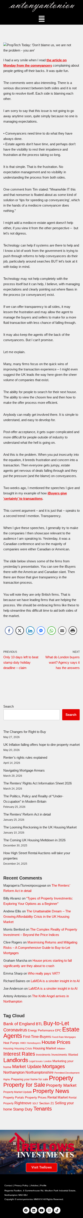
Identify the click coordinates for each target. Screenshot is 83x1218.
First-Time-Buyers (37, 1037)
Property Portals (13, 1097)
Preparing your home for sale (29, 1079)
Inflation (61, 1048)
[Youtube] (41, 1210)
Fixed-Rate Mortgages (64, 1037)
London (48, 1061)
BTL (39, 1024)
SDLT (35, 1103)
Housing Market (44, 1048)
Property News (51, 1091)
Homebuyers (34, 1043)
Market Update (26, 1066)
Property (61, 1078)
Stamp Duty (23, 1109)
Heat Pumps (11, 1043)
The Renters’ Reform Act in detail (27, 814)
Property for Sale (24, 1085)
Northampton (14, 1072)
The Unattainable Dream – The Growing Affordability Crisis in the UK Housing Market (37, 916)
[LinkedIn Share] (30, 630)
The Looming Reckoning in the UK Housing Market (40, 827)
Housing (8, 1048)
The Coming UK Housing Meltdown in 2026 (34, 840)
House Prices (56, 1042)
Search (8, 706)
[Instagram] (49, 1210)
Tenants (42, 1109)
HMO (23, 1043)
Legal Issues (36, 1061)
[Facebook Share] (9, 630)
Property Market (61, 1085)
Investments (43, 1054)
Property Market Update (17, 1092)
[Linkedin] (34, 1210)
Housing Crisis (23, 1048)
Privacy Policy (21, 1185)
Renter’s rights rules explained (25, 757)
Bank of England (19, 1023)
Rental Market (57, 1097)
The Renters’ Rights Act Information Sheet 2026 (37, 783)
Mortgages (53, 1066)
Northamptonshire (39, 1072)
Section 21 (46, 1103)
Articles (34, 1185)
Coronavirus (15, 1029)
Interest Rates (19, 1054)
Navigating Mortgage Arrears (24, 770)
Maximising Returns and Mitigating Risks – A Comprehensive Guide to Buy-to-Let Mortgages (40, 947)
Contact (8, 1185)
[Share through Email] (62, 630)
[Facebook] (26, 1210)
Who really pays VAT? (44, 973)
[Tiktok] (57, 1210)
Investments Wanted (64, 1054)
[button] (41, 19)
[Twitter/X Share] (19, 630)
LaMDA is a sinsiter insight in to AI (55, 981)
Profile (43, 1185)
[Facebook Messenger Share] (41, 630)
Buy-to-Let (56, 1023)
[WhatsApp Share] (51, 630)
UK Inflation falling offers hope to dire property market (41, 744)
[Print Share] (73, 630)
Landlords (15, 1060)
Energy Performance (41, 1030)
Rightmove (22, 1103)
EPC (58, 1030)
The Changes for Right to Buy (24, 732)
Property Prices (35, 1097)
